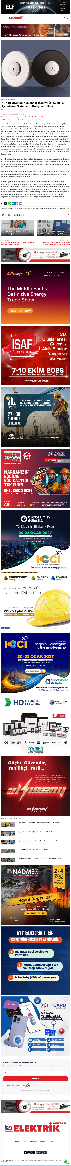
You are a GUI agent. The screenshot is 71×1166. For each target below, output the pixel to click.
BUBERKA (4, 1161)
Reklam (42, 1141)
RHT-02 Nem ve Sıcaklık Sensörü (13, 114)
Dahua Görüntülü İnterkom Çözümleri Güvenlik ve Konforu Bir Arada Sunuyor (17, 243)
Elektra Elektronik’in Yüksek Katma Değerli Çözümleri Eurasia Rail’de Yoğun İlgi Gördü (56, 243)
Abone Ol (35, 1079)
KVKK (24, 1141)
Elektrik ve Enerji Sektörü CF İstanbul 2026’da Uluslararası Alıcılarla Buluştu (40, 858)
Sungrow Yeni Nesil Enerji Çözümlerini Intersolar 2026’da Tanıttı (36, 832)
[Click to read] (17, 228)
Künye (17, 1141)
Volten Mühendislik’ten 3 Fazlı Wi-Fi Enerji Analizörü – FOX (21, 120)
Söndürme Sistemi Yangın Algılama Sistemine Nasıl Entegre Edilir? (24, 117)
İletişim (50, 1141)
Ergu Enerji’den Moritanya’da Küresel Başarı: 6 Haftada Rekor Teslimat (38, 841)
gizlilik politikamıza (32, 1090)
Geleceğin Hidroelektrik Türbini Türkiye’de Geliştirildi (33, 849)
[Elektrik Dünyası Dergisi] (15, 17)
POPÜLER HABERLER (11, 818)
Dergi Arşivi (33, 1141)
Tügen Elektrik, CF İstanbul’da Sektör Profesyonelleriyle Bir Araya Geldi (38, 822)
